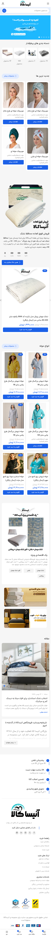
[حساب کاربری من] (3, 3)
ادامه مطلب (43, 712)
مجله (45, 694)
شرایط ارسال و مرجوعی (41, 846)
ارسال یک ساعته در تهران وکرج (38, 888)
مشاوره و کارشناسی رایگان (40, 884)
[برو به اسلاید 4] (41, 37)
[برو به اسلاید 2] (46, 37)
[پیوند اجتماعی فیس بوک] (34, 833)
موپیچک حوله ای (17, 151)
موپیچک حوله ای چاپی (39, 156)
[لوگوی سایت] (25, 3)
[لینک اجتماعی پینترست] (25, 833)
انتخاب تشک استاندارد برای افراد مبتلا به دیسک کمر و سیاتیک (26, 700)
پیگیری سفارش (44, 892)
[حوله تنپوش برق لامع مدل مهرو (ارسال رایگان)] (37, 463)
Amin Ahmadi (42, 687)
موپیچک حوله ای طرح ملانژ (38, 111)
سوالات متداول (44, 859)
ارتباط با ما (45, 867)
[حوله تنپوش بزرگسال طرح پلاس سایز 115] (37, 365)
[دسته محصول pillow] (31, 56)
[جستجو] (4, 11)
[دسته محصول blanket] (7, 56)
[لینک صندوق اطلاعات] (40, 760)
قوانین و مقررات (43, 863)
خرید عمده (45, 850)
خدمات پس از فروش (42, 871)
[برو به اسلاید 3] (43, 37)
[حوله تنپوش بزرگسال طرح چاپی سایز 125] (37, 416)
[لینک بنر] (25, 597)
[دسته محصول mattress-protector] (43, 56)
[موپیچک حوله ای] (13, 138)
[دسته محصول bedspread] (19, 56)
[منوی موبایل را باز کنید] (48, 3)
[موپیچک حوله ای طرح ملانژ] (37, 95)
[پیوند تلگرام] (17, 833)
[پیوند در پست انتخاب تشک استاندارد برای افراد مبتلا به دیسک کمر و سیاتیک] (25, 666)
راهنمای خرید (44, 842)
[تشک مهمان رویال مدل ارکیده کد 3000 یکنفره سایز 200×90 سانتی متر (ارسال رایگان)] (25, 291)
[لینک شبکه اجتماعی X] (30, 833)
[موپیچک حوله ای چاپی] (37, 141)
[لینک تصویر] (25, 206)
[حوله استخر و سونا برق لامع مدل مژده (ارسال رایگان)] (13, 463)
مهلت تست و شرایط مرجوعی (39, 880)
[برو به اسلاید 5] (39, 37)
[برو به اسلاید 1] (48, 37)
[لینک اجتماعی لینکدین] (21, 833)
